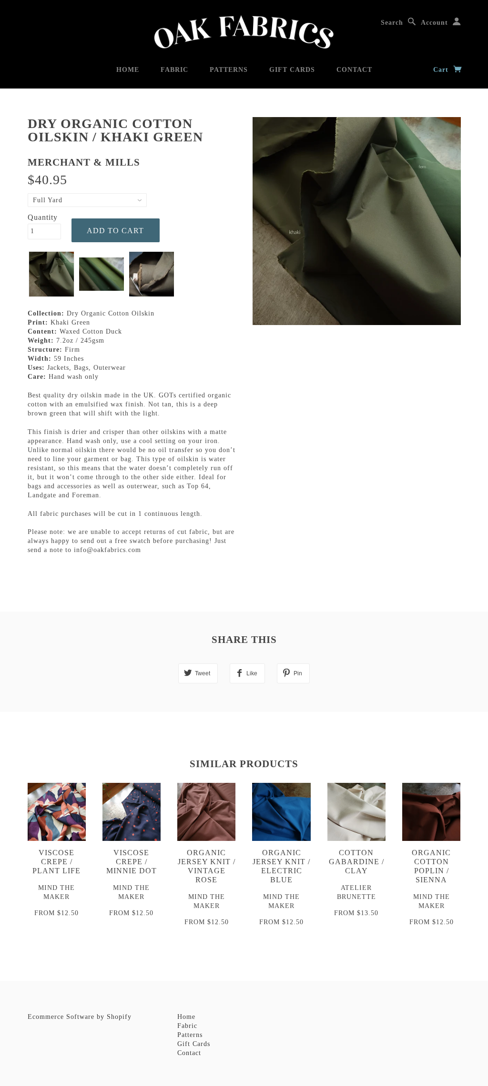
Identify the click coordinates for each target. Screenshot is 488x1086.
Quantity (43, 217)
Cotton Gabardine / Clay (356, 861)
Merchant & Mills (84, 162)
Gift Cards (292, 69)
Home (127, 69)
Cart (442, 69)
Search (392, 22)
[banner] (244, 32)
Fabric (174, 69)
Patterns (229, 69)
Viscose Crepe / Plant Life (56, 861)
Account (434, 22)
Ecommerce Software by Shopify (80, 1016)
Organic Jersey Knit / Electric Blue (281, 866)
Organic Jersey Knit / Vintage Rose (206, 866)
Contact (354, 69)
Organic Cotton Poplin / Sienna (431, 866)
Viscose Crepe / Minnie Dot (131, 861)
